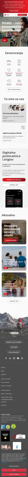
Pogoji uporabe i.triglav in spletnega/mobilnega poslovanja (7, 399)
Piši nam (14, 347)
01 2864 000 (15, 333)
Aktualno (3, 367)
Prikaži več (14, 301)
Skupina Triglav (5, 414)
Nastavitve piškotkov (14, 466)
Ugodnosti (3, 374)
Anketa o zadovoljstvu (6, 393)
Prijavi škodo (14, 10)
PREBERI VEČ (14, 185)
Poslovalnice (14, 352)
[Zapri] (26, 451)
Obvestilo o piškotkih (6, 385)
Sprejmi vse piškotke (14, 474)
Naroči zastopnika (14, 342)
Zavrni (14, 470)
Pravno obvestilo (5, 382)
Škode (2, 371)
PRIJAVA (15, 15)
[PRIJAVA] (15, 15)
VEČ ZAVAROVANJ (14, 89)
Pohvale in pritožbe (6, 379)
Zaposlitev (3, 405)
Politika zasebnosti (5, 390)
